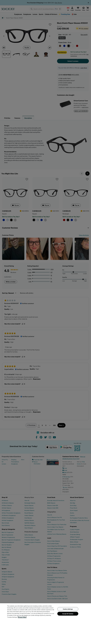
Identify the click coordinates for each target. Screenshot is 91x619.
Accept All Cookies (67, 613)
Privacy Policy (22, 617)
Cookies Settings (68, 609)
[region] (45, 611)
